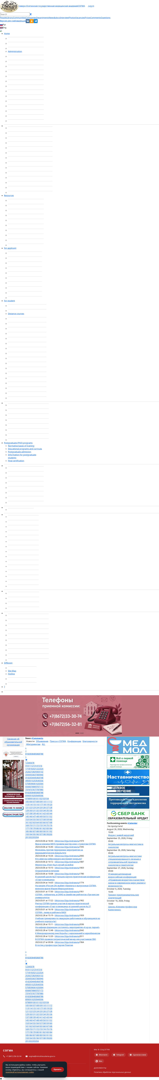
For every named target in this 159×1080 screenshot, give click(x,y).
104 (47, 798)
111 (47, 801)
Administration (15, 51)
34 (29, 774)
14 (36, 765)
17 (26, 768)
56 (42, 780)
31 (40, 771)
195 (33, 834)
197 (40, 834)
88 (42, 754)
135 (47, 810)
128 (50, 807)
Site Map (12, 671)
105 (27, 801)
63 (40, 783)
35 (31, 774)
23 (40, 768)
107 (33, 801)
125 (40, 807)
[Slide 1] (77, 733)
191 (47, 831)
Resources (9, 195)
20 (33, 768)
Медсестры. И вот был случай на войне (54, 864)
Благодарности (90, 741)
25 (26, 771)
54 (38, 780)
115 (33, 804)
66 (29, 786)
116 (37, 804)
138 (30, 813)
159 (47, 819)
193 (27, 834)
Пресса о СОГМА (58, 741)
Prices (87, 17)
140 (37, 813)
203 (33, 837)
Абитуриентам (33, 744)
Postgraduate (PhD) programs (18, 443)
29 (35, 771)
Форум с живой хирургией (121, 835)
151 (47, 816)
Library (9, 17)
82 (29, 754)
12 (32, 765)
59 (31, 783)
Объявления (42, 741)
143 (47, 813)
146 (30, 816)
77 (35, 789)
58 (29, 783)
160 (50, 819)
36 (33, 774)
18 (29, 768)
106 (30, 801)
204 (37, 837)
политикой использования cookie (20, 1072)
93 (35, 795)
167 (47, 822)
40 (42, 774)
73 (26, 789)
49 (26, 780)
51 (31, 780)
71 (40, 786)
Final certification (16, 460)
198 (43, 834)
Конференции (74, 741)
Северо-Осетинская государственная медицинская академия (48, 6)
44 (33, 777)
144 (50, 813)
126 (43, 807)
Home (7, 33)
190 (43, 831)
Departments (42, 17)
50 (29, 780)
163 (33, 822)
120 (50, 804)
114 (30, 804)
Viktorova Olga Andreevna (67, 841)
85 (35, 754)
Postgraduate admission (19, 451)
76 (33, 789)
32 (42, 771)
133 (40, 810)
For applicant (10, 248)
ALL (43, 744)
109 (40, 801)
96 (42, 795)
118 (43, 804)
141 (40, 813)
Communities (19, 17)
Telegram (120, 1055)
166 (43, 822)
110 (43, 801)
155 (33, 819)
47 (40, 777)
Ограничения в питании (47, 870)
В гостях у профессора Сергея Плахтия (54, 945)
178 (30, 828)
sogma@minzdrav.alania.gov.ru (42, 1056)
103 (43, 798)
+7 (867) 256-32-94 (13, 1056)
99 (31, 798)
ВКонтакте (103, 1055)
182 (43, 828)
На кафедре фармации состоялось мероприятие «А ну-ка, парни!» (67, 927)
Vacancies (80, 17)
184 (50, 828)
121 (27, 807)
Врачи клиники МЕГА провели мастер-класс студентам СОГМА (65, 844)
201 (27, 837)
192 (50, 831)
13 (34, 765)
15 (39, 765)
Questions (105, 17)
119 (47, 804)
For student (9, 300)
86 (38, 754)
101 (37, 798)
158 (43, 819)
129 (27, 810)
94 (38, 795)
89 (26, 795)
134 (43, 810)
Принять (57, 1069)
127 (47, 807)
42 (29, 777)
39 (40, 774)
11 (30, 765)
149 (40, 816)
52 (33, 780)
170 (30, 825)
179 (33, 828)
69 (35, 786)
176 (50, 825)
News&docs (54, 17)
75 (31, 789)
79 (40, 789)
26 (29, 771)
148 (37, 816)
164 (37, 822)
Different (8, 663)
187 (33, 831)
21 (35, 768)
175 (47, 825)
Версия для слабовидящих (13, 20)
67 (31, 786)
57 (26, 783)
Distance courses (16, 313)
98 (29, 798)
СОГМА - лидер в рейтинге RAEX (50, 912)
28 (33, 771)
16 (41, 765)
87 (40, 754)
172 (37, 825)
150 (43, 816)
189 (40, 831)
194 (30, 834)
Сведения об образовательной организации (13, 742)
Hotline (11, 674)
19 (31, 768)
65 (26, 786)
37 (35, 774)
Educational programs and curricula (25, 448)
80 (42, 789)
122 (30, 807)
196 (37, 834)
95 (40, 795)
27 (31, 771)
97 (26, 798)
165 (40, 822)
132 (37, 810)
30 (38, 771)
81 (26, 754)
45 (35, 777)
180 (37, 828)
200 (50, 834)
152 (50, 816)
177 (27, 828)
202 (30, 837)
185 (27, 831)
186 (30, 831)
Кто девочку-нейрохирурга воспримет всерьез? (58, 858)
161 (27, 822)
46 (38, 777)
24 (42, 768)
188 (37, 831)
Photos (72, 17)
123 (33, 807)
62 (38, 783)
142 (43, 813)
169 (27, 825)
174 (43, 825)
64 (42, 783)
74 (29, 789)
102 (40, 798)
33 (26, 774)
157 (40, 819)
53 (35, 780)
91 (31, 795)
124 (37, 807)
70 (38, 786)
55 (40, 780)
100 (33, 798)
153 (27, 819)
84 (33, 754)
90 (29, 795)
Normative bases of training (21, 445)
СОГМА (81, 6)
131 (33, 810)
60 (33, 783)
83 (31, 754)
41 (26, 777)
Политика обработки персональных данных (112, 1072)
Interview (64, 17)
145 (27, 816)
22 (38, 768)
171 (33, 825)
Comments (95, 17)
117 (40, 804)
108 (37, 801)
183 (47, 828)
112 (50, 801)
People (3, 17)
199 (47, 834)
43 (31, 777)
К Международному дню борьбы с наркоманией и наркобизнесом (67, 933)
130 (30, 810)
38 (38, 774)
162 (30, 822)
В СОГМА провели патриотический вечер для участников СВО (65, 939)
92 (33, 795)
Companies (31, 17)
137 (27, 813)
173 (40, 825)
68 (33, 786)
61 (35, 783)
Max (100, 1061)
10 (27, 765)
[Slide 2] (82, 733)
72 (42, 786)
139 (33, 813)
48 (42, 777)
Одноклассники (139, 1055)
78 (38, 789)
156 (37, 819)
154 (30, 819)
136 (50, 810)
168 (50, 822)
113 (27, 804)
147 (33, 816)
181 (40, 828)
